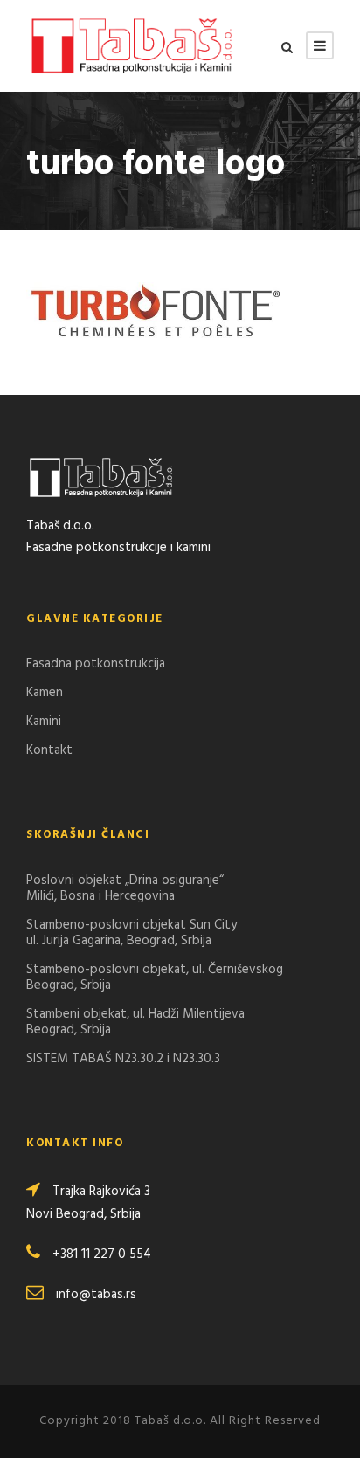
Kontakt (49, 750)
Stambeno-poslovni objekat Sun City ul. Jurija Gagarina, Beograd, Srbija (131, 933)
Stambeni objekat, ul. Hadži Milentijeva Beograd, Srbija (135, 1022)
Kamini (43, 721)
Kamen (44, 692)
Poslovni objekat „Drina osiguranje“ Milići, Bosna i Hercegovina (125, 888)
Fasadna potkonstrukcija (95, 663)
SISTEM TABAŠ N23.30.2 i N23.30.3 (123, 1058)
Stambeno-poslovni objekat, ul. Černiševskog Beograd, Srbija (154, 977)
